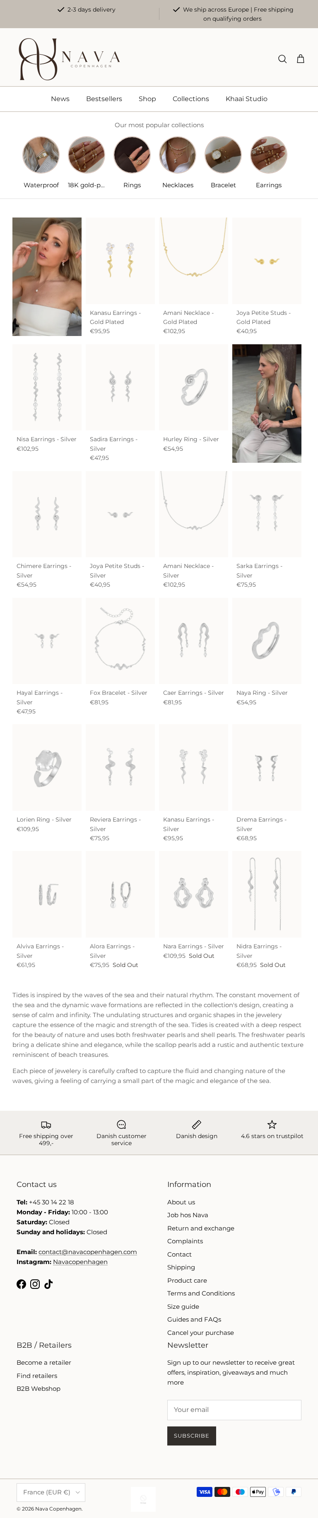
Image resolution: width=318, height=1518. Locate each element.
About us (181, 1202)
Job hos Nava (187, 1215)
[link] (266, 403)
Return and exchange (200, 1228)
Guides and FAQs (194, 1319)
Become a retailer (44, 1362)
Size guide (183, 1306)
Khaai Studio (246, 99)
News (60, 99)
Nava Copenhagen (58, 1509)
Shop (147, 99)
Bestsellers (104, 99)
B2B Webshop (38, 1388)
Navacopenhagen (80, 1262)
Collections (191, 99)
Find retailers (37, 1376)
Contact (179, 1254)
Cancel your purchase (200, 1333)
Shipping (181, 1267)
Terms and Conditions (201, 1293)
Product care (187, 1280)
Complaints (185, 1241)
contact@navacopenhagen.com (88, 1252)
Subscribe (192, 1435)
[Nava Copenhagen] (69, 59)
